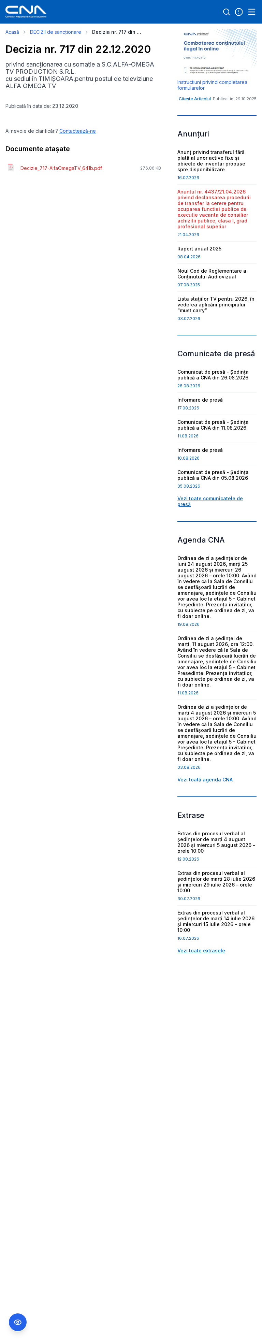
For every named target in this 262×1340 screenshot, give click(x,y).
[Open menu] (252, 12)
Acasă (12, 32)
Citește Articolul (195, 98)
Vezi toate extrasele (201, 950)
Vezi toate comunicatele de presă (210, 501)
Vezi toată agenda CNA (205, 779)
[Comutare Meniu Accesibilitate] (17, 1322)
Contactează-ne (77, 131)
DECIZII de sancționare (55, 32)
